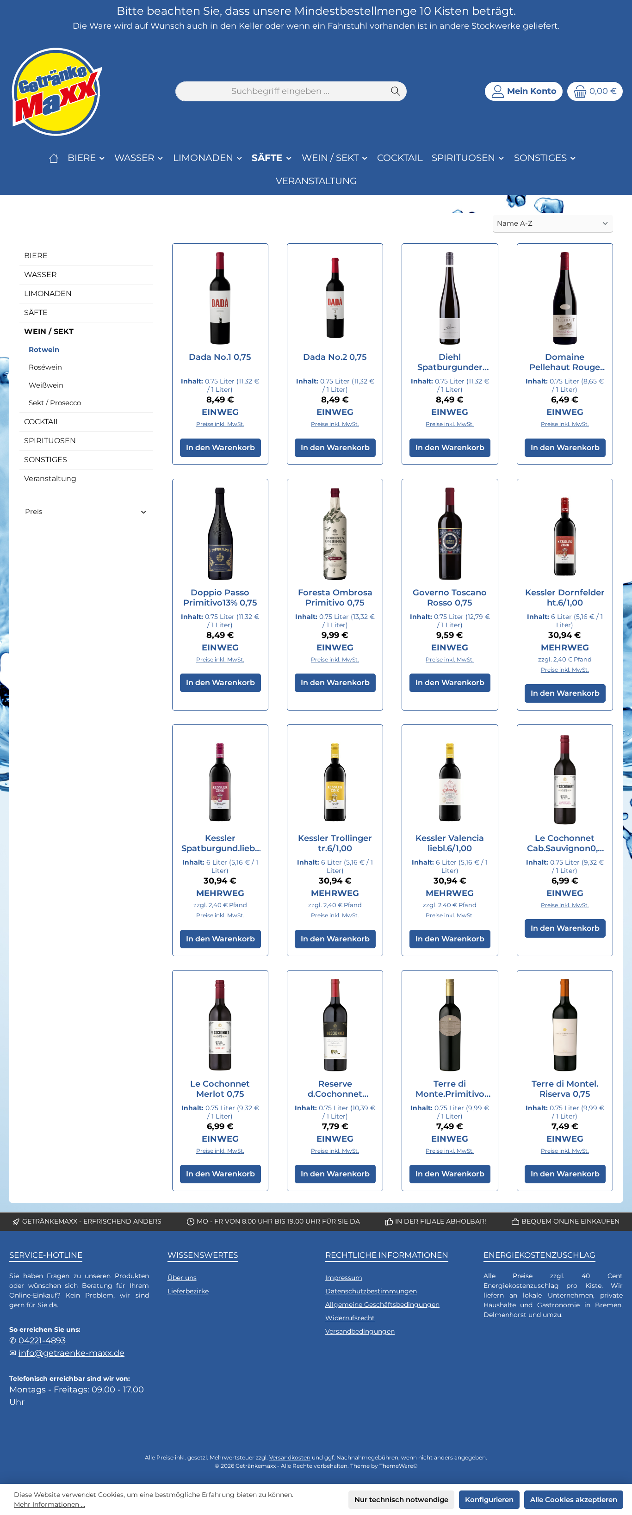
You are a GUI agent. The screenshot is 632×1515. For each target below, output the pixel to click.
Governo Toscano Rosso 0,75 (450, 597)
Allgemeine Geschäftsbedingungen (382, 1304)
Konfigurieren (489, 1499)
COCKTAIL (42, 421)
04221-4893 (42, 1340)
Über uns (182, 1278)
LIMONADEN (48, 293)
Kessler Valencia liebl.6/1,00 (449, 843)
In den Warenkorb (220, 447)
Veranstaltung (50, 478)
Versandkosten (289, 1457)
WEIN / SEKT (49, 331)
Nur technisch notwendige (401, 1499)
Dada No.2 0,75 (335, 357)
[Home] (54, 157)
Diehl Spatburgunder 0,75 (450, 362)
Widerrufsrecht (350, 1318)
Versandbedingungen (360, 1331)
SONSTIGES (45, 459)
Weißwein (46, 385)
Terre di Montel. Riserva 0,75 (565, 1089)
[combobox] (280, 91)
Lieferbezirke (188, 1291)
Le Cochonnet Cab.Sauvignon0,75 (565, 843)
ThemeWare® (398, 1465)
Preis (33, 511)
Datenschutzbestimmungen (371, 1291)
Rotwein (44, 349)
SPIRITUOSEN (50, 440)
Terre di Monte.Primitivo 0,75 (449, 1089)
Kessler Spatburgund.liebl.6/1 (220, 843)
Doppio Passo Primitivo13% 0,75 (220, 597)
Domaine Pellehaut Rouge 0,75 (564, 362)
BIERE (36, 255)
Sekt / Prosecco (55, 402)
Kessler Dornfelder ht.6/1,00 (565, 597)
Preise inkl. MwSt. (220, 423)
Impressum (343, 1278)
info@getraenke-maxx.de (71, 1353)
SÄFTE (36, 312)
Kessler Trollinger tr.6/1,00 (335, 843)
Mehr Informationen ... (49, 1504)
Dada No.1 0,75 (220, 357)
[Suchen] (396, 91)
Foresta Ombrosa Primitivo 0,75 (335, 597)
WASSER (40, 274)
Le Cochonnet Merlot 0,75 (220, 1089)
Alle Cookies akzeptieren (573, 1499)
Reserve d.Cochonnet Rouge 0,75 (335, 1089)
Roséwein (45, 367)
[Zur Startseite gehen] (55, 91)
